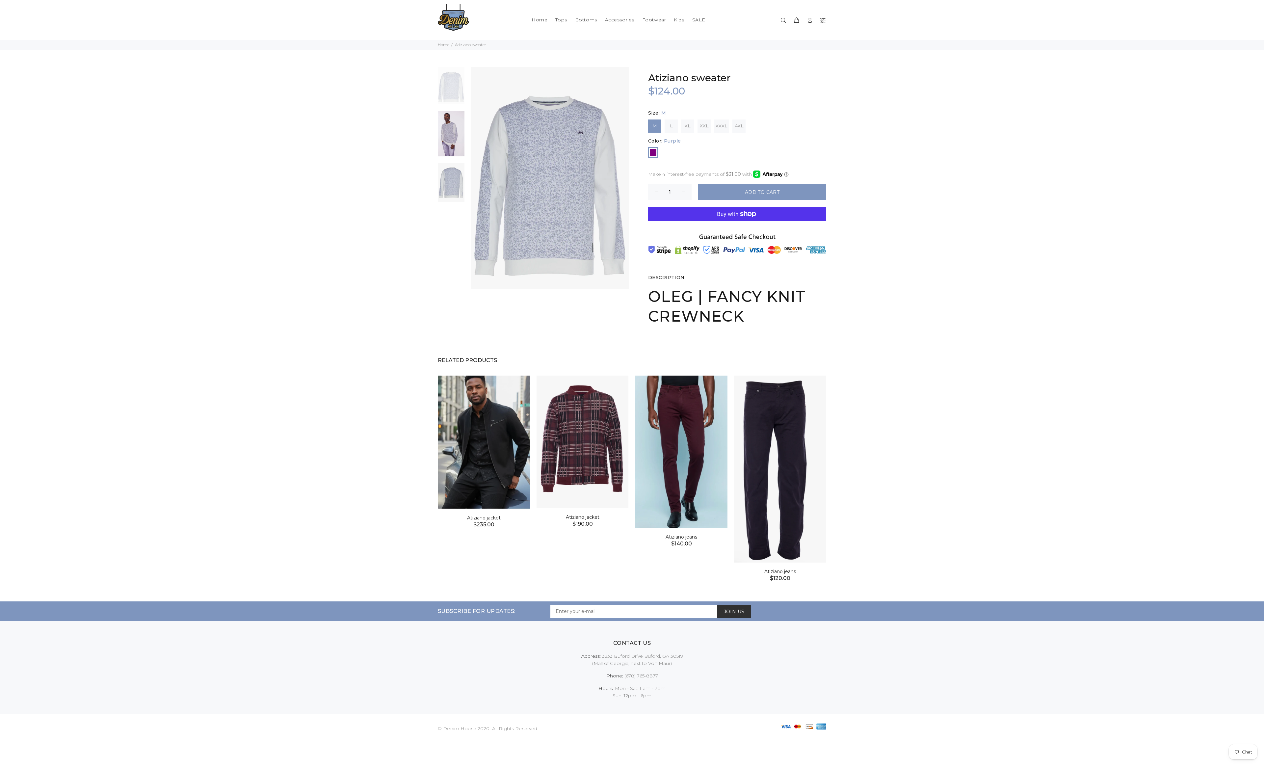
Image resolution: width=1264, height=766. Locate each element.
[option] (451, 89)
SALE (698, 20)
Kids (679, 20)
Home (539, 20)
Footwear (654, 20)
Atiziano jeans (681, 537)
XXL (704, 126)
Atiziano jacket (484, 518)
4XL (739, 126)
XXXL (721, 126)
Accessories (619, 20)
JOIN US (734, 612)
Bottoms (586, 20)
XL (688, 126)
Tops (561, 20)
